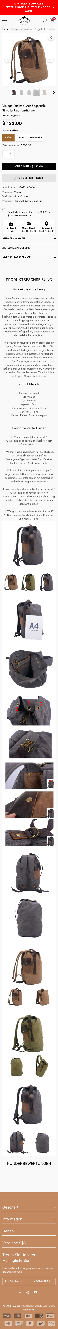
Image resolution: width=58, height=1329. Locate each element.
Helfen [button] (8, 1231)
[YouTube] (35, 1292)
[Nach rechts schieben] (50, 59)
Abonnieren (42, 1281)
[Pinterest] (28, 1292)
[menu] (4, 20)
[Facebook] (20, 1292)
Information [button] (12, 1219)
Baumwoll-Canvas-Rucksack (29, 201)
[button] (44, 20)
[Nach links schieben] (8, 59)
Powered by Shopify (31, 1306)
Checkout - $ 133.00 (29, 166)
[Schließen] (54, 7)
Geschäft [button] (10, 1207)
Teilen (51, 37)
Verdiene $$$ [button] (14, 1243)
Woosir (17, 192)
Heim (5, 29)
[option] (29, 59)
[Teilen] (51, 37)
